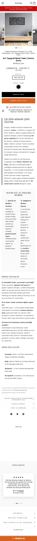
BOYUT (18, 74)
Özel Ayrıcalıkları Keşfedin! (18, 522)
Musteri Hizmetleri (18, 518)
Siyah (18, 87)
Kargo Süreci (18, 404)
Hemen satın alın (18, 100)
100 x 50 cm (18, 77)
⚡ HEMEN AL (18, 538)
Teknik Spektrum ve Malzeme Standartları (18, 399)
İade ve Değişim (18, 408)
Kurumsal (18, 513)
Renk (18, 83)
